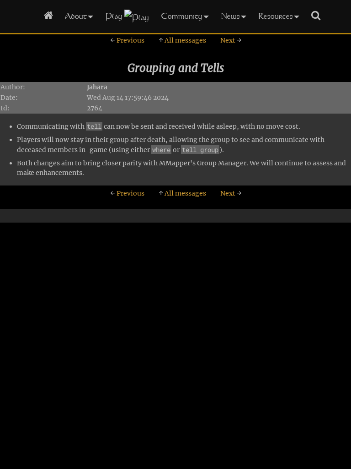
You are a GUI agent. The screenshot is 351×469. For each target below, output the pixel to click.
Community (181, 16)
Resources (275, 16)
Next (230, 40)
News (230, 16)
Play (113, 16)
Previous (127, 40)
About (76, 16)
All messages (182, 40)
